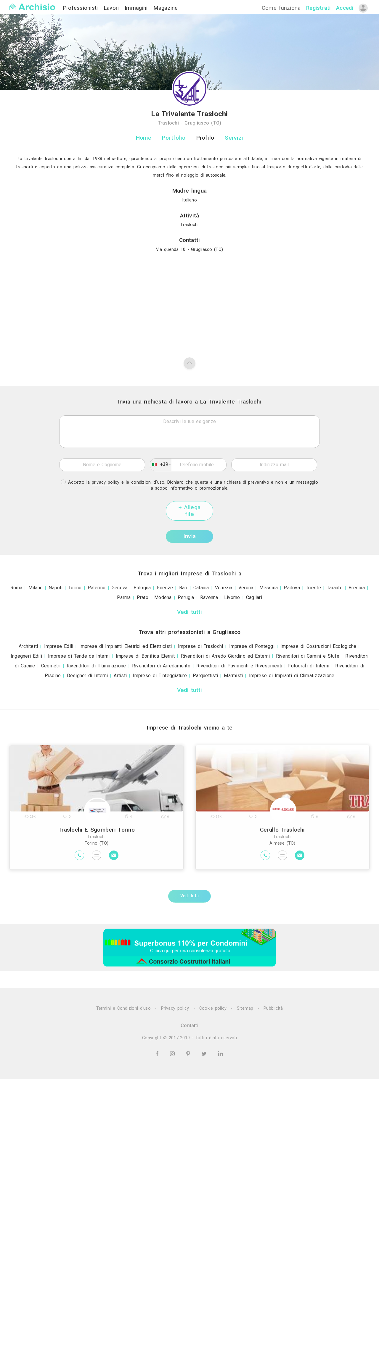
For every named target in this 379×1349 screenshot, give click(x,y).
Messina (268, 587)
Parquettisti (205, 675)
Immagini (137, 8)
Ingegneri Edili (26, 656)
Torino (74, 587)
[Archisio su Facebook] (158, 1053)
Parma (124, 597)
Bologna (142, 587)
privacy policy (106, 482)
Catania (201, 587)
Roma (16, 587)
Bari (183, 587)
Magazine (165, 8)
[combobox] (160, 465)
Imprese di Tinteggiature (160, 675)
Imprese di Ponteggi (251, 646)
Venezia (223, 587)
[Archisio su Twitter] (205, 1053)
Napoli (55, 587)
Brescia (357, 587)
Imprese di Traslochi (200, 646)
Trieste (313, 587)
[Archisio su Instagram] (173, 1053)
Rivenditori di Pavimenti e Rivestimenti (239, 666)
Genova (119, 587)
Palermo (97, 587)
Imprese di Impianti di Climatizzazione (292, 675)
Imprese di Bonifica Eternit (145, 656)
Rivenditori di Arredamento (161, 666)
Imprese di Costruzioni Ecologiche (318, 646)
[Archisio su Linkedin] (220, 1053)
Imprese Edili (58, 646)
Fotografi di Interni (308, 666)
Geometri (51, 666)
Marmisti (233, 675)
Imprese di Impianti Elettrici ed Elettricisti (125, 646)
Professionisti (81, 8)
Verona (245, 587)
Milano (35, 587)
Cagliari (254, 597)
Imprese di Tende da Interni (79, 656)
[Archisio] (32, 3)
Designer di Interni (87, 675)
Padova (292, 587)
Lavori (112, 8)
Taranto (335, 587)
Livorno (232, 597)
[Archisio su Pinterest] (189, 1053)
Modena (162, 597)
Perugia (186, 597)
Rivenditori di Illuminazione (96, 666)
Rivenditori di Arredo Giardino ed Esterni (225, 656)
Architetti (28, 646)
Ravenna (209, 597)
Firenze (165, 587)
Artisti (120, 675)
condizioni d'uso (147, 482)
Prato (142, 597)
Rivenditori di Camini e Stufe (308, 656)
